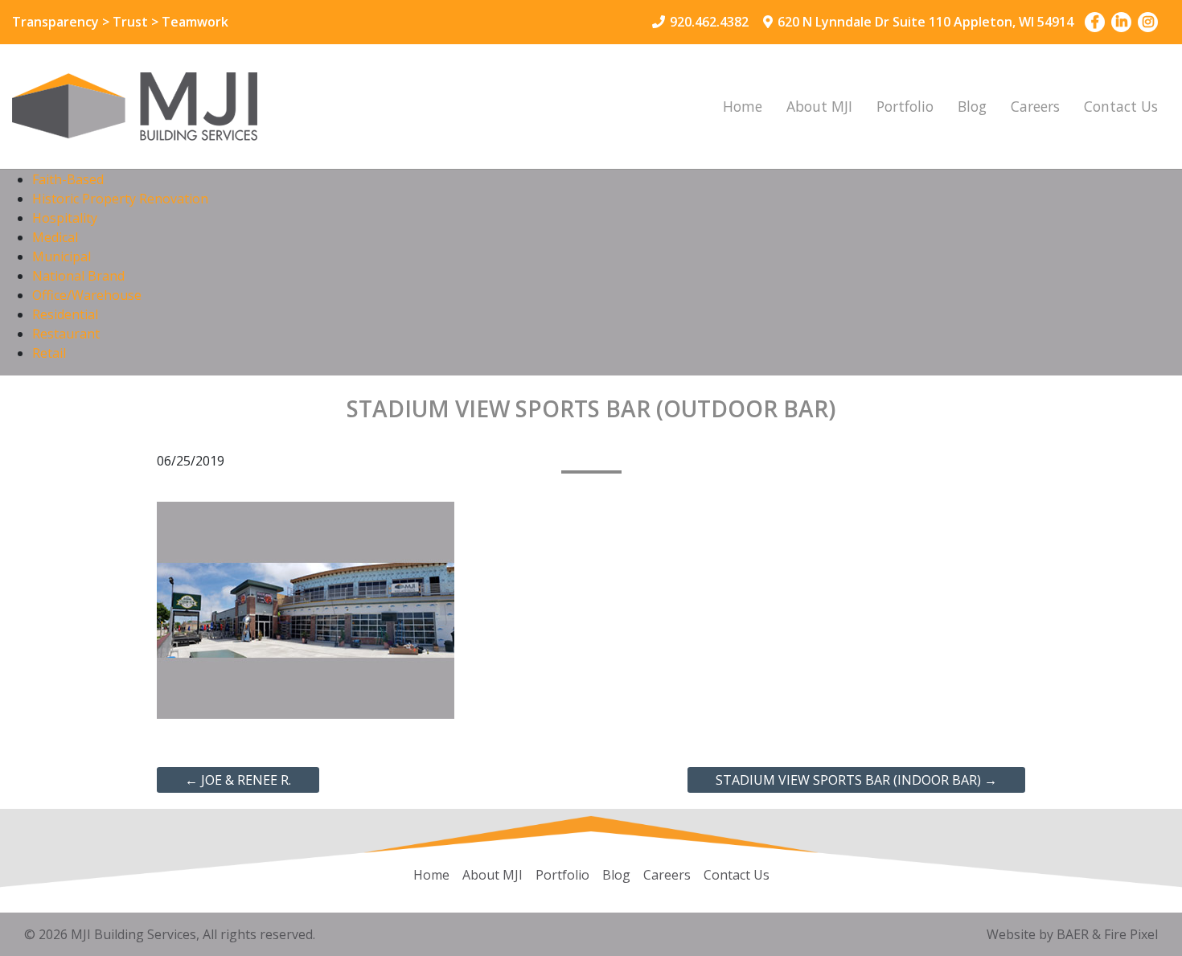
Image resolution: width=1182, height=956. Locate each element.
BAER (1073, 934)
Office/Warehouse (87, 295)
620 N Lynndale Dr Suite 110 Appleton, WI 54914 (925, 22)
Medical (55, 237)
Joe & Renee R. (238, 780)
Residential (65, 314)
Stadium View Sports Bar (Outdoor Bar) (591, 408)
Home (742, 106)
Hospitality (64, 218)
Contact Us (1121, 106)
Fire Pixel (1131, 934)
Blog (972, 106)
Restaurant (66, 334)
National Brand (78, 276)
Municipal (61, 256)
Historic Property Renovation (120, 198)
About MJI (819, 106)
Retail (49, 353)
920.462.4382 (709, 22)
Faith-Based (68, 179)
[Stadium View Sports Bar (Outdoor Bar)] (305, 609)
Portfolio (905, 106)
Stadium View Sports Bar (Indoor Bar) (856, 780)
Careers (1035, 106)
